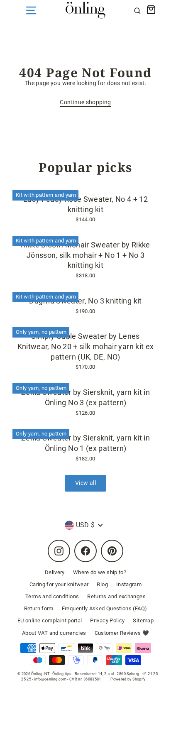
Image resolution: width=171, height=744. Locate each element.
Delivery (55, 572)
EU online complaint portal (49, 620)
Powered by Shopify (128, 679)
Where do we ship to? (99, 572)
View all (85, 483)
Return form (39, 608)
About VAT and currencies (54, 633)
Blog (102, 584)
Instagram (129, 584)
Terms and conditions (52, 596)
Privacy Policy (107, 620)
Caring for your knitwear (59, 584)
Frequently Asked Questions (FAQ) (104, 608)
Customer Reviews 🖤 (122, 633)
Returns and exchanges (116, 596)
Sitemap (143, 620)
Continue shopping (85, 102)
